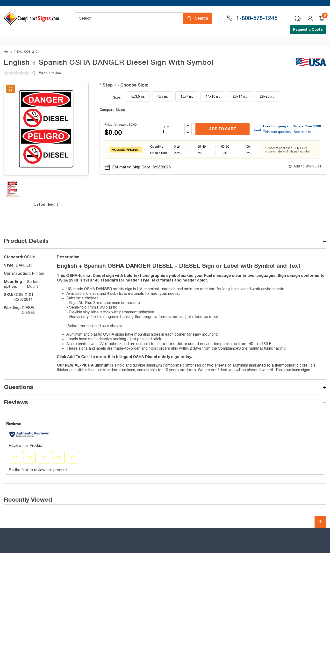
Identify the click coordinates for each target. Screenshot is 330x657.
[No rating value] (17, 73)
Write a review (50, 73)
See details (302, 132)
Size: (117, 97)
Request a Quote (308, 29)
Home (8, 51)
